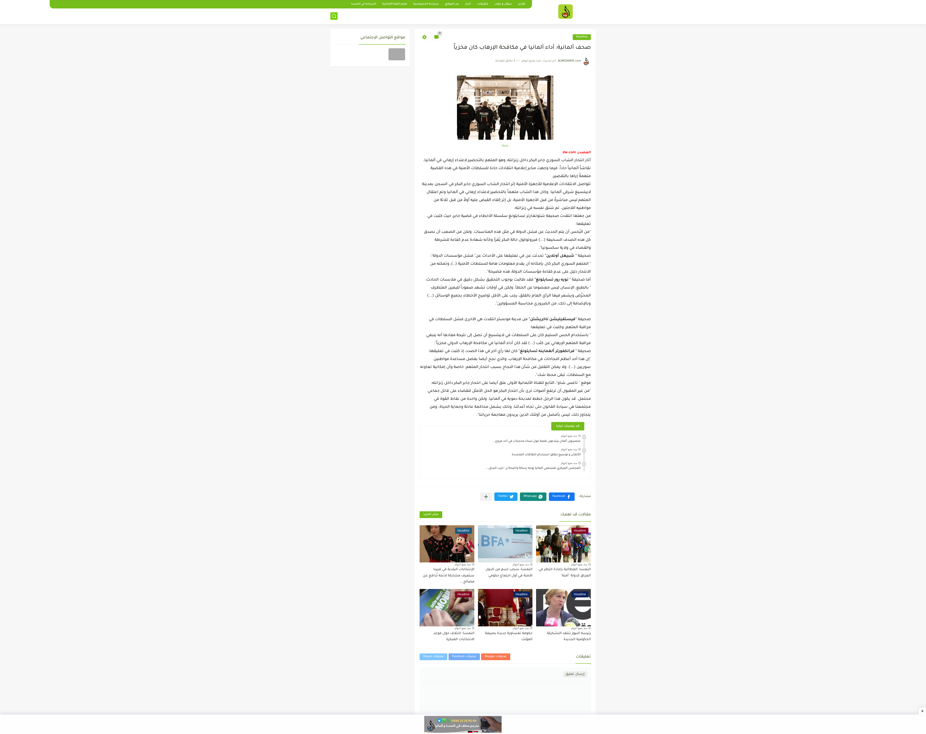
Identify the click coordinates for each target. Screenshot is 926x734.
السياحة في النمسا (363, 4)
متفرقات (482, 4)
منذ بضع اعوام (569, 435)
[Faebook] (396, 54)
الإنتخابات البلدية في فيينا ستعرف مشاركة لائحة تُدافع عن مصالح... (448, 576)
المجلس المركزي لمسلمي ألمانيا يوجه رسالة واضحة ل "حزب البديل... (533, 468)
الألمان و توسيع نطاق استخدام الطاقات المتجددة (546, 455)
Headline (582, 37)
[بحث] (334, 16)
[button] (562, 496)
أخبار (468, 4)
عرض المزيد (431, 514)
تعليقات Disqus (433, 656)
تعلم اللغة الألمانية (394, 4)
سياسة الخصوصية (426, 4)
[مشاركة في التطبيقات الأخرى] (486, 496)
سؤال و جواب (503, 4)
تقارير (521, 4)
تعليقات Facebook (464, 656)
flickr (505, 146)
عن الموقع (452, 4)
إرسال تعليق (575, 674)
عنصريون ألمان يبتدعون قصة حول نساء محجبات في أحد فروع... (536, 441)
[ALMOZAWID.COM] (565, 11)
